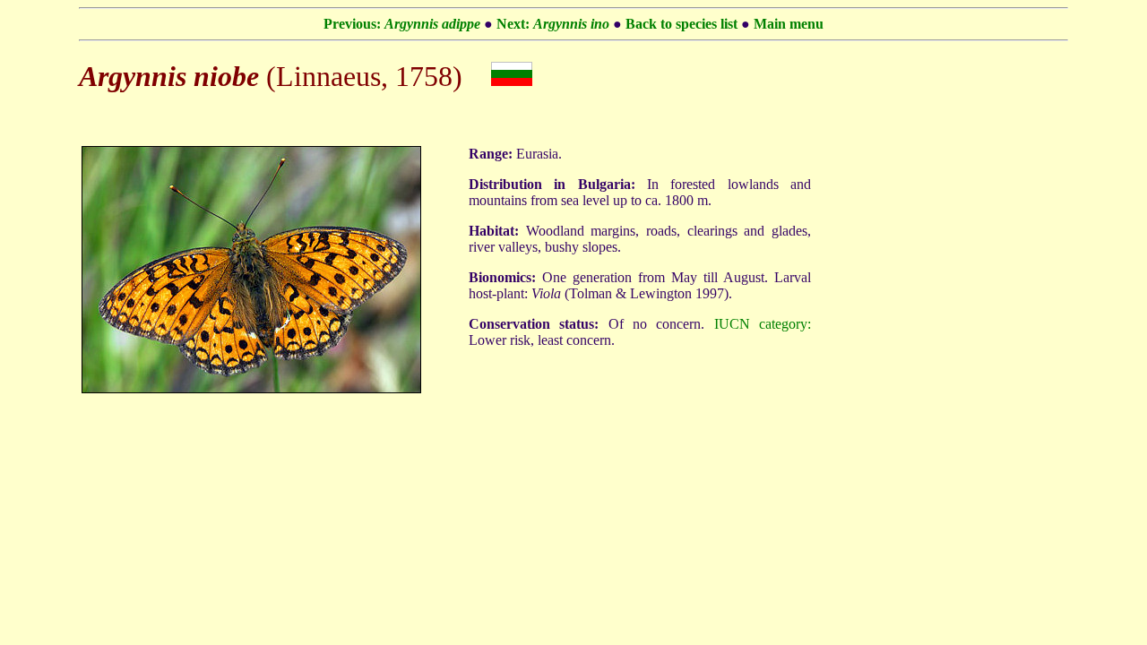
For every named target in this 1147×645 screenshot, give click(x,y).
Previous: (401, 23)
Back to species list (681, 23)
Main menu (789, 23)
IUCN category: (762, 323)
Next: (554, 23)
